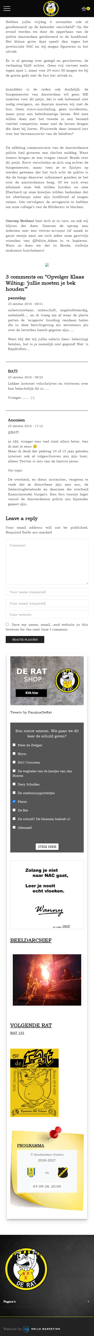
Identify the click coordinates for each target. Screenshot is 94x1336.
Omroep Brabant (20, 221)
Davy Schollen (28, 784)
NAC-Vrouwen (29, 762)
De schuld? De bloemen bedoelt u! (44, 819)
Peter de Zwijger (30, 745)
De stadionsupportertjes (36, 793)
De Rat (23, 810)
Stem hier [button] (47, 846)
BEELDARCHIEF (31, 940)
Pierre (22, 801)
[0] (82, 8)
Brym (22, 754)
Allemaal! (25, 827)
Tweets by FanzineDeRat (31, 712)
